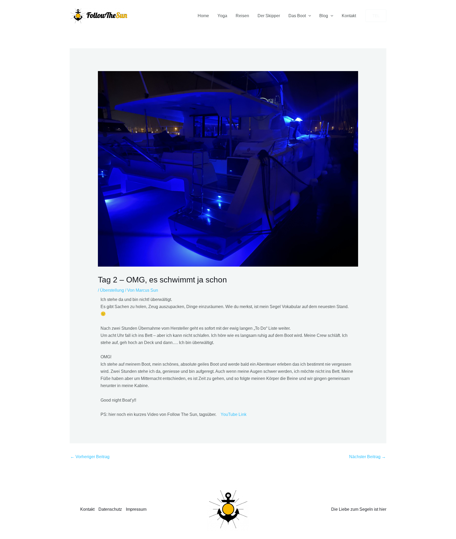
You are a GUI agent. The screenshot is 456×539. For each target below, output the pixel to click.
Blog (323, 15)
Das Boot (297, 15)
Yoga (222, 15)
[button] (308, 16)
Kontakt (349, 15)
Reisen (242, 15)
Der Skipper (269, 15)
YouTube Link (233, 414)
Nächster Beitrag (367, 456)
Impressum (136, 509)
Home (203, 15)
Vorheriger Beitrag (90, 456)
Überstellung (112, 290)
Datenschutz (110, 509)
